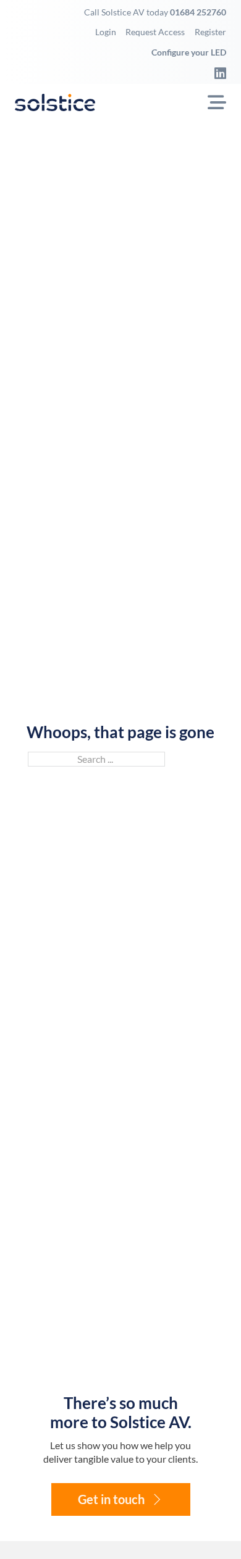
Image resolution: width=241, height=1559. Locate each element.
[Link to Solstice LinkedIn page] (216, 72)
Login (105, 32)
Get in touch (111, 1499)
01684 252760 (198, 12)
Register (210, 32)
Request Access (155, 32)
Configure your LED (188, 52)
